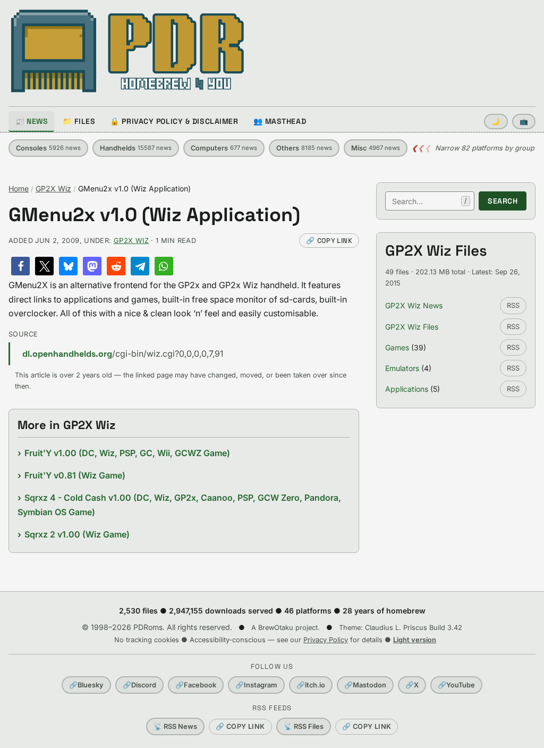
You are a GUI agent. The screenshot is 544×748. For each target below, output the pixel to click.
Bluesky (86, 685)
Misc (375, 148)
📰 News (31, 121)
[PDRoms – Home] (127, 51)
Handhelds (136, 148)
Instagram (256, 685)
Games (397, 347)
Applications (406, 388)
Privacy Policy (325, 640)
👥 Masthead (280, 121)
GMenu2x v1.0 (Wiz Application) (154, 215)
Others (304, 148)
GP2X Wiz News (414, 305)
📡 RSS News (175, 726)
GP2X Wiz (53, 188)
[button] (20, 266)
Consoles (48, 148)
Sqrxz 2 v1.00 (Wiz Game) (77, 534)
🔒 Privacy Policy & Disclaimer (174, 121)
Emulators (402, 368)
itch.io (310, 685)
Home (18, 188)
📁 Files (79, 121)
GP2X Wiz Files (411, 326)
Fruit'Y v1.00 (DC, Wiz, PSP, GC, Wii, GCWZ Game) (127, 453)
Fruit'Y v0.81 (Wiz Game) (74, 475)
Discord (139, 685)
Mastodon (365, 685)
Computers (224, 148)
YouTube (456, 685)
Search (502, 201)
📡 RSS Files (304, 726)
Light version (414, 640)
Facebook (195, 685)
